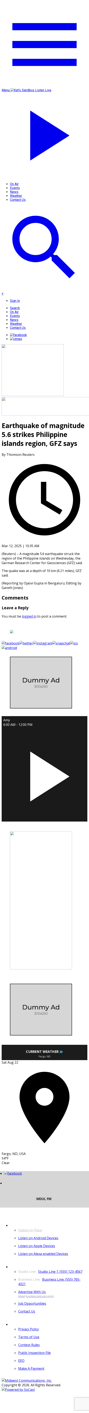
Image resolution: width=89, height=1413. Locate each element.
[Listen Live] (44, 774)
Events (15, 188)
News (14, 192)
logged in (29, 616)
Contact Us (18, 200)
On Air (14, 184)
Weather (16, 196)
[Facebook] (18, 335)
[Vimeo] (16, 339)
